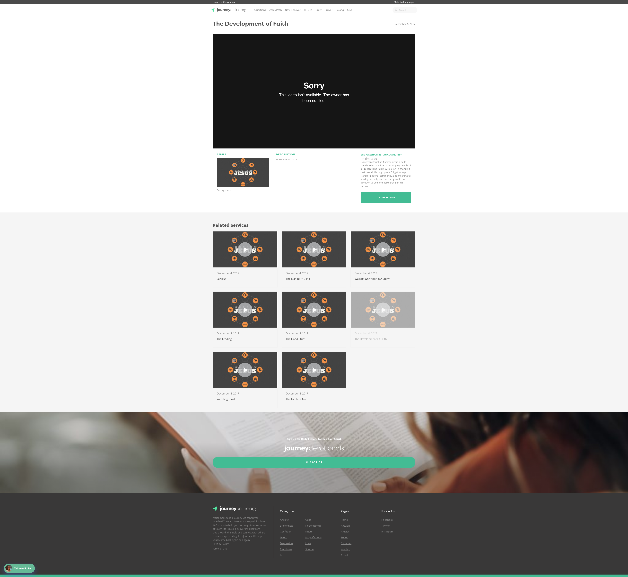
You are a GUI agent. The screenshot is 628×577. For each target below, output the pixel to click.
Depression (286, 543)
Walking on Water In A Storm (372, 279)
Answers (345, 525)
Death (283, 537)
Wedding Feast (226, 399)
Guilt (308, 520)
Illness (308, 531)
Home (344, 520)
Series (344, 537)
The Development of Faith (371, 339)
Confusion (285, 531)
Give (349, 10)
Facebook (387, 520)
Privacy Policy (221, 544)
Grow (318, 10)
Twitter (385, 525)
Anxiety (284, 520)
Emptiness (286, 549)
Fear (282, 555)
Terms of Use (220, 548)
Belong (340, 10)
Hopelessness (313, 525)
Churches (346, 543)
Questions (260, 10)
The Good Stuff (295, 339)
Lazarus (221, 279)
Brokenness (286, 525)
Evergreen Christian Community (381, 154)
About (344, 555)
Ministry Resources (224, 2)
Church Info (386, 197)
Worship (345, 549)
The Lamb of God (296, 399)
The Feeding (224, 339)
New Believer (292, 10)
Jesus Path (275, 10)
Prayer (328, 10)
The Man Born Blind (298, 279)
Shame (309, 549)
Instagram (387, 531)
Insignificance (313, 537)
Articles (345, 531)
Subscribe (314, 462)
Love (308, 543)
